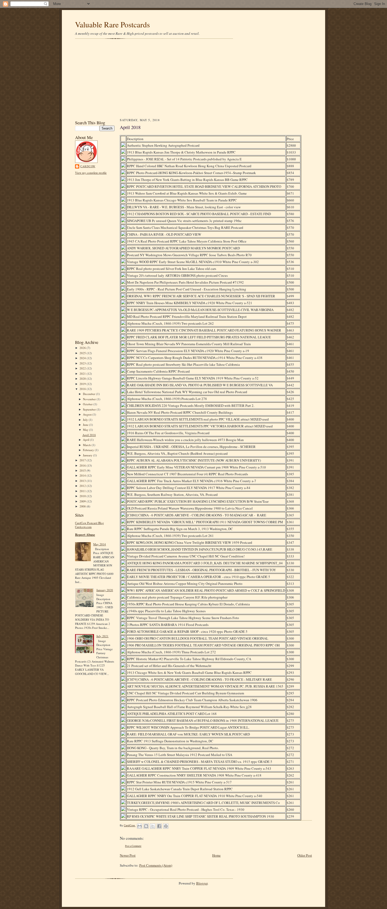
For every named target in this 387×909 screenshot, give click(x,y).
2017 (83, 460)
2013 (83, 481)
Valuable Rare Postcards (112, 24)
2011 (83, 491)
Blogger (201, 883)
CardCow (87, 166)
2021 (83, 374)
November (90, 399)
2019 (83, 384)
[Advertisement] (193, 79)
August (87, 414)
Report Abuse (85, 534)
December (89, 394)
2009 (83, 501)
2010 (83, 496)
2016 (83, 465)
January (88, 455)
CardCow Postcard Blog (89, 523)
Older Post (304, 855)
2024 (83, 358)
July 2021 (102, 636)
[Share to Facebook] (159, 826)
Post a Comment (133, 846)
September (90, 409)
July (86, 420)
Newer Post (128, 855)
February (89, 450)
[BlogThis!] (146, 826)
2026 (83, 348)
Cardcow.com (83, 527)
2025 (83, 353)
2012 (83, 486)
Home (216, 855)
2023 (83, 363)
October (88, 404)
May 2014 (99, 544)
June (86, 425)
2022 (83, 368)
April (86, 440)
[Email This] (139, 826)
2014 (83, 475)
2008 (83, 506)
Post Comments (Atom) (155, 865)
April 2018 (89, 435)
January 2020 (104, 590)
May (86, 430)
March (87, 445)
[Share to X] (152, 826)
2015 (83, 470)
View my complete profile (91, 173)
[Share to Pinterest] (165, 826)
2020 (83, 379)
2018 (83, 389)
